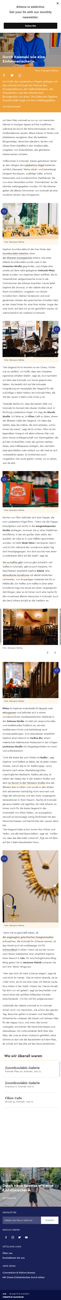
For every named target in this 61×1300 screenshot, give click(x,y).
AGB (4, 1294)
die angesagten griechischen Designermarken (28, 937)
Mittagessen (9, 712)
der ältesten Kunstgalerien (17, 257)
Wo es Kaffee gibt (13, 562)
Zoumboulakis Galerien (15, 253)
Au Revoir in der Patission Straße (26, 782)
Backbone (18, 1297)
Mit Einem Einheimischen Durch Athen (24, 1277)
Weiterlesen (11, 1076)
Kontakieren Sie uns (14, 1257)
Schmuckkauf (10, 949)
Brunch (43, 708)
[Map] (30, 1138)
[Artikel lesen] (55, 1069)
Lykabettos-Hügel (34, 165)
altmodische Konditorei (16, 575)
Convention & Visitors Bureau (19, 1272)
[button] (4, 76)
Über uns (7, 1253)
